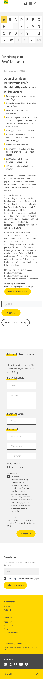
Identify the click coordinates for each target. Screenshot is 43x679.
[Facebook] (15, 664)
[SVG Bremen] (6, 2)
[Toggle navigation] (30, 3)
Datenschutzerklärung (19, 479)
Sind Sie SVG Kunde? (15, 463)
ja (12, 467)
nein (21, 467)
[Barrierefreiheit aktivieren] (25, 3)
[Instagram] (10, 664)
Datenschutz (12, 473)
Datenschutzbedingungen (29, 578)
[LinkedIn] (5, 664)
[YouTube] (21, 664)
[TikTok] (26, 664)
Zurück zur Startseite (15, 322)
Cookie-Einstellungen (11, 632)
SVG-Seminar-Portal (18, 291)
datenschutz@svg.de (19, 508)
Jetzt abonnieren (15, 585)
